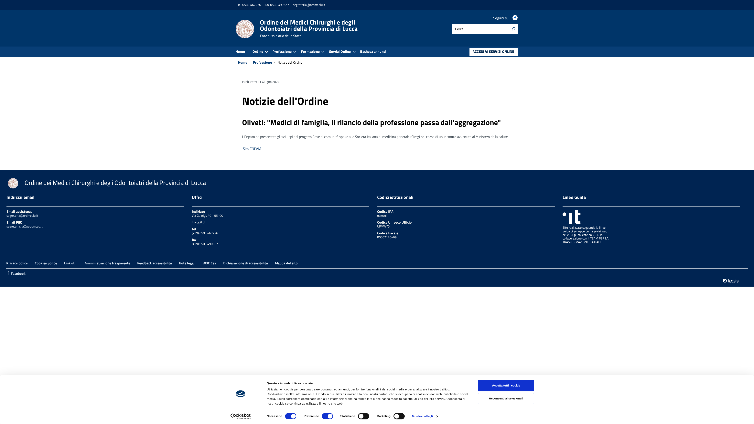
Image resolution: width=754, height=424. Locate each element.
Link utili (71, 263)
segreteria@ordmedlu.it (22, 215)
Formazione (310, 51)
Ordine (258, 51)
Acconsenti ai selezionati (506, 398)
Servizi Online (340, 51)
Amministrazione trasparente (107, 263)
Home (240, 51)
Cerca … (461, 29)
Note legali (187, 263)
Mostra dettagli (422, 416)
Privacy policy (17, 263)
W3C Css (209, 263)
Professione (282, 51)
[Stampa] (513, 29)
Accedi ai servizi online (493, 51)
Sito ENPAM (252, 148)
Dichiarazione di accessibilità (245, 263)
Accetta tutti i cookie (506, 385)
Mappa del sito (286, 263)
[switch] (327, 416)
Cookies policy (46, 263)
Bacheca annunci (373, 51)
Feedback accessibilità (154, 263)
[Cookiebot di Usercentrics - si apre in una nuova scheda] (240, 416)
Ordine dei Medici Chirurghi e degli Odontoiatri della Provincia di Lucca (309, 28)
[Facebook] (515, 18)
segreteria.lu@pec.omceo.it (24, 226)
